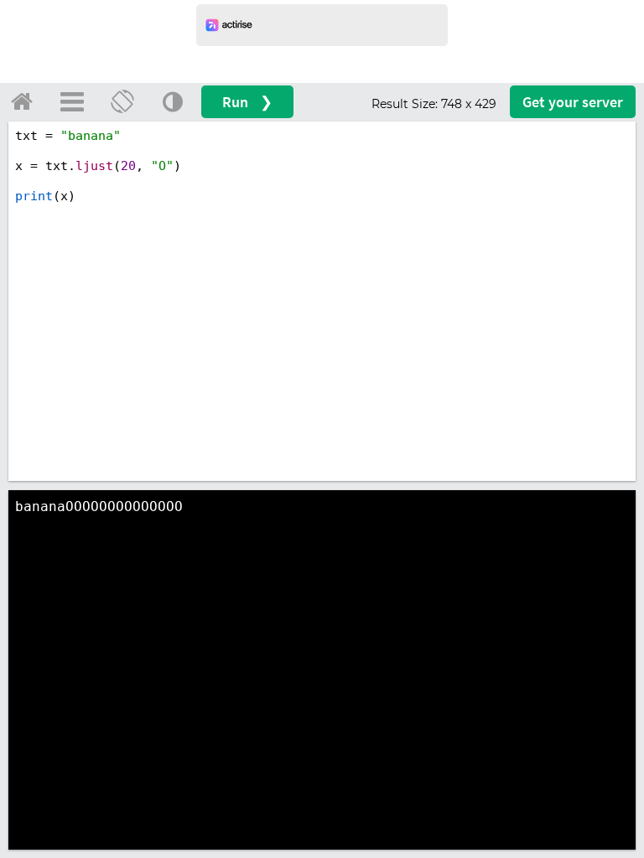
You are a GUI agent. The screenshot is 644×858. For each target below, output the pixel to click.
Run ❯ (247, 101)
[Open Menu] (72, 101)
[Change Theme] (173, 101)
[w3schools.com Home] (22, 101)
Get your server (572, 101)
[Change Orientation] (122, 101)
